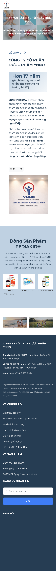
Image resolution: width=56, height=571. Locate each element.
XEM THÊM (16, 169)
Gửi (28, 501)
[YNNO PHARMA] (6, 5)
